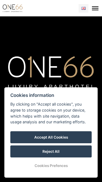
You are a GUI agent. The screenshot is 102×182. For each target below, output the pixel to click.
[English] (83, 8)
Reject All (51, 151)
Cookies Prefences (51, 165)
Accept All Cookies (51, 137)
